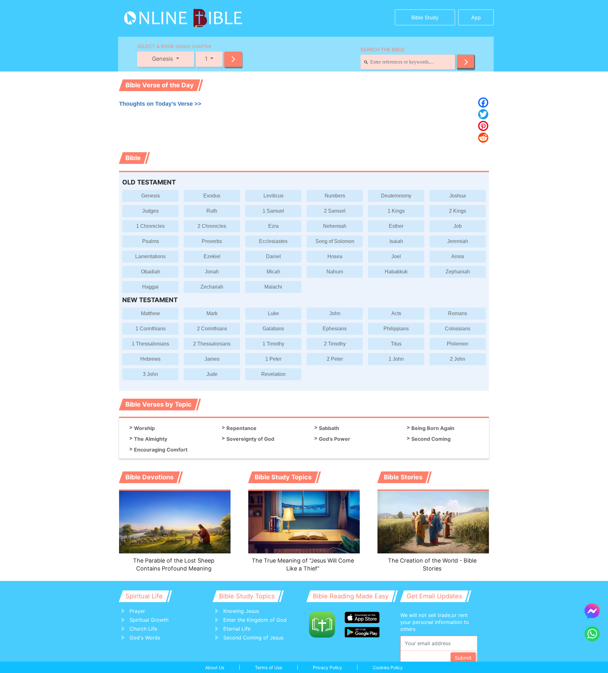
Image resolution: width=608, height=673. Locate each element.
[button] (233, 59)
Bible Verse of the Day (159, 85)
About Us (214, 667)
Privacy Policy (327, 667)
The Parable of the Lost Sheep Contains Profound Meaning (173, 564)
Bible (133, 158)
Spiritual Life (144, 596)
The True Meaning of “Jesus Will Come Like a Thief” (303, 564)
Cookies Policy (388, 667)
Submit (463, 658)
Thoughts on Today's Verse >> (160, 104)
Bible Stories (403, 477)
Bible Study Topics (283, 477)
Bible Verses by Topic (158, 404)
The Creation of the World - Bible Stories (432, 564)
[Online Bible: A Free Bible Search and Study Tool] (163, 16)
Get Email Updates (434, 596)
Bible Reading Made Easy (351, 596)
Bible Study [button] (425, 17)
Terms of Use (268, 667)
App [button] (476, 17)
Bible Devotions (149, 477)
